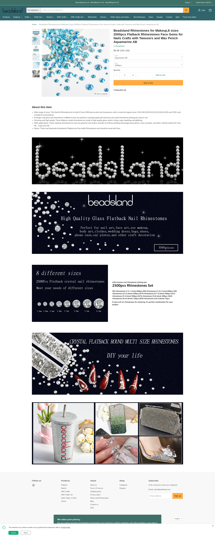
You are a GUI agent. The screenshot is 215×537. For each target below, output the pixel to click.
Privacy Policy (65, 527)
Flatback (16, 17)
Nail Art (49, 17)
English (187, 2)
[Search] (186, 10)
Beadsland (120, 46)
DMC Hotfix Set (77, 17)
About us (93, 485)
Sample (160, 17)
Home (34, 24)
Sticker (63, 501)
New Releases (139, 17)
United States (203, 2)
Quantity (117, 70)
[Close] (213, 526)
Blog (92, 501)
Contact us (94, 504)
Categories (123, 485)
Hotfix (27, 17)
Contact (169, 17)
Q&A (177, 17)
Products (6, 17)
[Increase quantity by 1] (133, 75)
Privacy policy (95, 495)
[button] (36, 32)
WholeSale (92, 17)
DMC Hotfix (62, 17)
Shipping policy (95, 491)
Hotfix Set (38, 17)
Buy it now (148, 83)
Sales (151, 17)
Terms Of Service (96, 488)
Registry (122, 488)
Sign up (177, 496)
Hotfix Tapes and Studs (119, 17)
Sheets (103, 17)
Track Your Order (189, 17)
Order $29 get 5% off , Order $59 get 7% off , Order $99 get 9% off (61, 2)
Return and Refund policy (99, 498)
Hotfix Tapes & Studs (68, 498)
